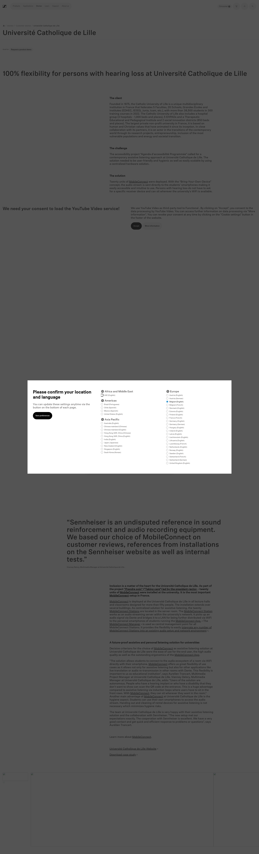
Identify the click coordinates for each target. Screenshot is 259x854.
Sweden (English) (176, 454)
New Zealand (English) (113, 446)
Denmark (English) (176, 408)
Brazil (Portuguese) (111, 404)
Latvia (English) (175, 434)
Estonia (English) (176, 411)
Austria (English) (176, 395)
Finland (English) (176, 415)
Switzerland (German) (178, 460)
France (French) (175, 418)
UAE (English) (109, 395)
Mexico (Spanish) (111, 411)
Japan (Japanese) (111, 443)
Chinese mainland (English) (115, 430)
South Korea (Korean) (112, 452)
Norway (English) (176, 450)
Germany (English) (176, 421)
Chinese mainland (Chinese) (115, 427)
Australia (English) (111, 423)
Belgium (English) (176, 402)
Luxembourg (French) (178, 444)
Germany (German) (177, 424)
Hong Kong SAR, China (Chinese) (117, 433)
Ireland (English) (176, 431)
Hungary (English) (176, 428)
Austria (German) (176, 398)
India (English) (110, 439)
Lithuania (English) (176, 441)
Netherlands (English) (178, 447)
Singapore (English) (112, 449)
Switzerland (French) (177, 457)
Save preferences (42, 416)
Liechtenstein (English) (178, 437)
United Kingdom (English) (179, 463)
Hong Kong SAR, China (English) (117, 436)
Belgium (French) (176, 405)
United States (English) (113, 414)
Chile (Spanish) (110, 408)
